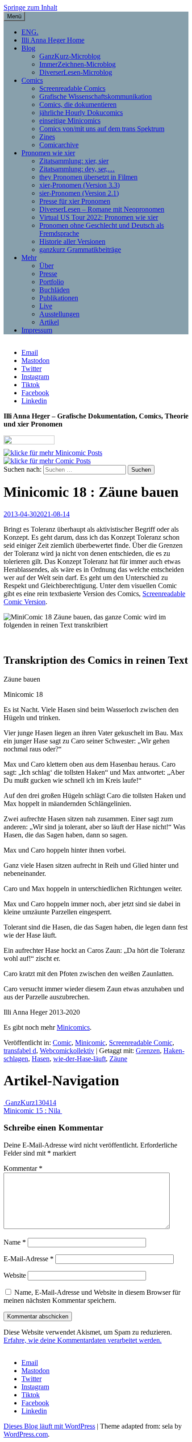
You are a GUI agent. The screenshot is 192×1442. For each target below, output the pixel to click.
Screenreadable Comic (140, 1042)
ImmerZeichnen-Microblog (77, 64)
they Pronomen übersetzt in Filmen (88, 177)
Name (15, 1242)
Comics (32, 80)
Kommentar (23, 1168)
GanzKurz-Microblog (69, 56)
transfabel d (20, 1050)
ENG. (29, 32)
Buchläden (54, 290)
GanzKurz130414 (30, 1102)
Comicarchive (59, 145)
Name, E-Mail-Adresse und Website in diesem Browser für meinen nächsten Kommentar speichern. (92, 1296)
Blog (28, 48)
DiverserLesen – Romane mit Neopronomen (101, 209)
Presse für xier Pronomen (74, 201)
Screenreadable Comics (72, 88)
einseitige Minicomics (69, 120)
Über (46, 265)
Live (45, 306)
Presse (48, 273)
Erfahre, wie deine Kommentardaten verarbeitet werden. (83, 1340)
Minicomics (73, 1027)
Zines (47, 137)
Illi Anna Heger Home (52, 40)
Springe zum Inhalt (30, 7)
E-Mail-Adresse (29, 1259)
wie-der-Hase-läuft (79, 1058)
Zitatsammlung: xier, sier (74, 161)
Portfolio (51, 282)
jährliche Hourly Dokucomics (81, 112)
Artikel (49, 322)
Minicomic (90, 1042)
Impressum (36, 330)
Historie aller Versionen (72, 241)
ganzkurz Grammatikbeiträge (80, 249)
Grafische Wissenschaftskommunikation (95, 96)
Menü (14, 16)
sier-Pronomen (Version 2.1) (79, 193)
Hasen (41, 1058)
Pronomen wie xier (48, 153)
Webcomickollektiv (67, 1050)
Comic (62, 1042)
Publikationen (58, 298)
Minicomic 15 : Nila (33, 1110)
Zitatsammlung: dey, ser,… (77, 169)
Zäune (118, 1058)
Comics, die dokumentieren (78, 104)
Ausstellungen (59, 314)
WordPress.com (26, 1434)
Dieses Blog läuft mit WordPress (49, 1426)
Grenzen (148, 1050)
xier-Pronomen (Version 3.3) (79, 185)
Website (15, 1275)
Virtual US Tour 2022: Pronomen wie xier (98, 217)
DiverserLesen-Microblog (75, 72)
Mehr (29, 257)
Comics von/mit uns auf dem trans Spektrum (101, 128)
